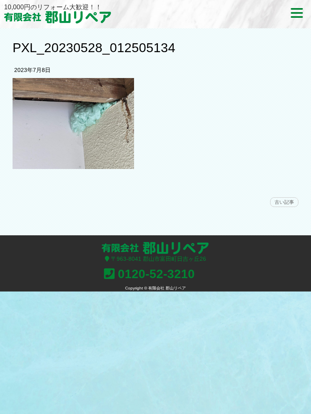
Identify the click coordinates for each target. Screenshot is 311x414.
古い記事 (284, 202)
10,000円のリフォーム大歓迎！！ (53, 7)
